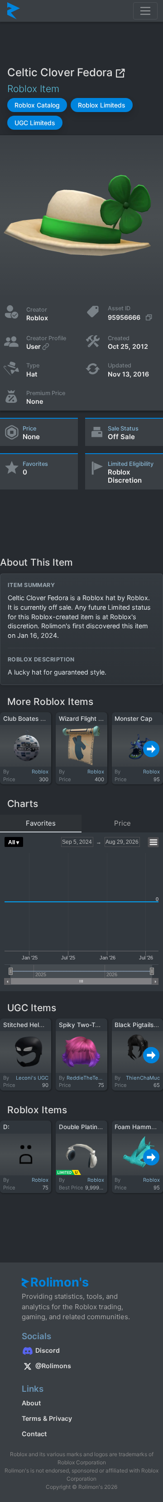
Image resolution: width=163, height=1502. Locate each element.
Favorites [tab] (41, 823)
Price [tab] (122, 823)
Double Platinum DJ (87, 1126)
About (31, 1403)
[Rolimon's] (13, 11)
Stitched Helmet (26, 1024)
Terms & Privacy (47, 1418)
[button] (37, 105)
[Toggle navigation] (145, 11)
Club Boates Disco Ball (36, 718)
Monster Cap (133, 718)
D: (6, 1126)
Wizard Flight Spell (85, 718)
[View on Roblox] (120, 72)
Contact (34, 1434)
